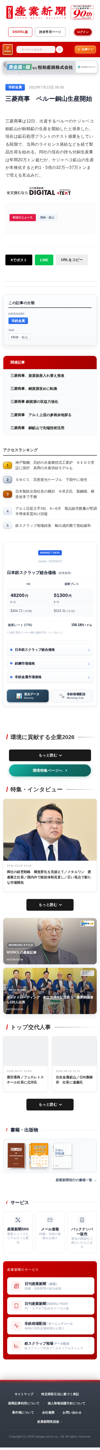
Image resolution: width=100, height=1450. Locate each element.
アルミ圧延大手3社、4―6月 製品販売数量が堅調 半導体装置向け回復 (56, 511)
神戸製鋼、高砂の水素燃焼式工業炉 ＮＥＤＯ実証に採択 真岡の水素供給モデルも (54, 465)
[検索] (59, 49)
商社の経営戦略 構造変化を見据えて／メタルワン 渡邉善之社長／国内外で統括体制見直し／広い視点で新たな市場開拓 (49, 877)
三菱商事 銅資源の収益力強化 (34, 401)
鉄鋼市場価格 (25, 663)
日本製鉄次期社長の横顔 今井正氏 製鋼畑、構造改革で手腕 (54, 494)
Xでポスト (19, 260)
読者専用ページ (50, 32)
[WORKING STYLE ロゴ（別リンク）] (87, 923)
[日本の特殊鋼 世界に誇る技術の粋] (62, 1156)
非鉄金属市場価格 (28, 677)
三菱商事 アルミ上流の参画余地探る (41, 415)
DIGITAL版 (20, 32)
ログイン (83, 31)
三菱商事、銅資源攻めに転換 (34, 388)
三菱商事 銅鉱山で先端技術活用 (37, 428)
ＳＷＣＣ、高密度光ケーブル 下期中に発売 (51, 480)
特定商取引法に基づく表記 (60, 1394)
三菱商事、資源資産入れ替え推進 (37, 375)
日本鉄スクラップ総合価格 (35, 650)
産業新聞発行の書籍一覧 (74, 1180)
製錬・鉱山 (47, 217)
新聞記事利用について (23, 1403)
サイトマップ (24, 1394)
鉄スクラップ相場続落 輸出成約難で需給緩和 (53, 525)
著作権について (23, 1412)
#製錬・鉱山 (19, 337)
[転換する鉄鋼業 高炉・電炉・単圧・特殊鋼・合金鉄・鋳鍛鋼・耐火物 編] (16, 1156)
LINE (44, 260)
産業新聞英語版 (48, 1421)
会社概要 (48, 1412)
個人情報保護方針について (66, 1403)
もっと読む (48, 755)
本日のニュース (23, 217)
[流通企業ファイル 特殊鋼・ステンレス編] (38, 1156)
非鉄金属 (18, 320)
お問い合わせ (72, 1412)
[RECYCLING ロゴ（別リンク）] (87, 973)
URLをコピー (72, 260)
